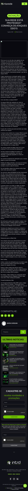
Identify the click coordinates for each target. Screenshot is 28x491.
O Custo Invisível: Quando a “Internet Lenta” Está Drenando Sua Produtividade (17, 380)
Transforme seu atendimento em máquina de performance (16, 345)
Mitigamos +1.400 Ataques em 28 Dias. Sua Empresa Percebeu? (17, 373)
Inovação (14, 15)
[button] (24, 4)
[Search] (23, 332)
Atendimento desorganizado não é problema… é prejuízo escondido (16, 353)
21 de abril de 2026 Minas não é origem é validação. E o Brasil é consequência (17, 360)
